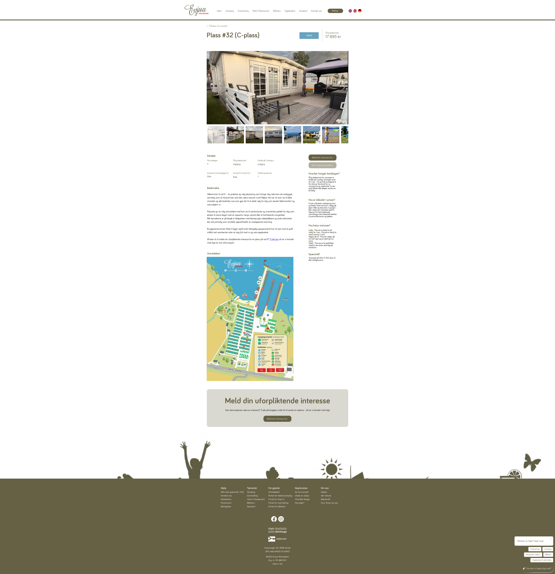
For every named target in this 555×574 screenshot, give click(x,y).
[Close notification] (551, 539)
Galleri (324, 492)
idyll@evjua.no (317, 260)
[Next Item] (343, 87)
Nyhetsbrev (226, 499)
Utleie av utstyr (302, 495)
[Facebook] (274, 519)
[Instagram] (281, 519)
